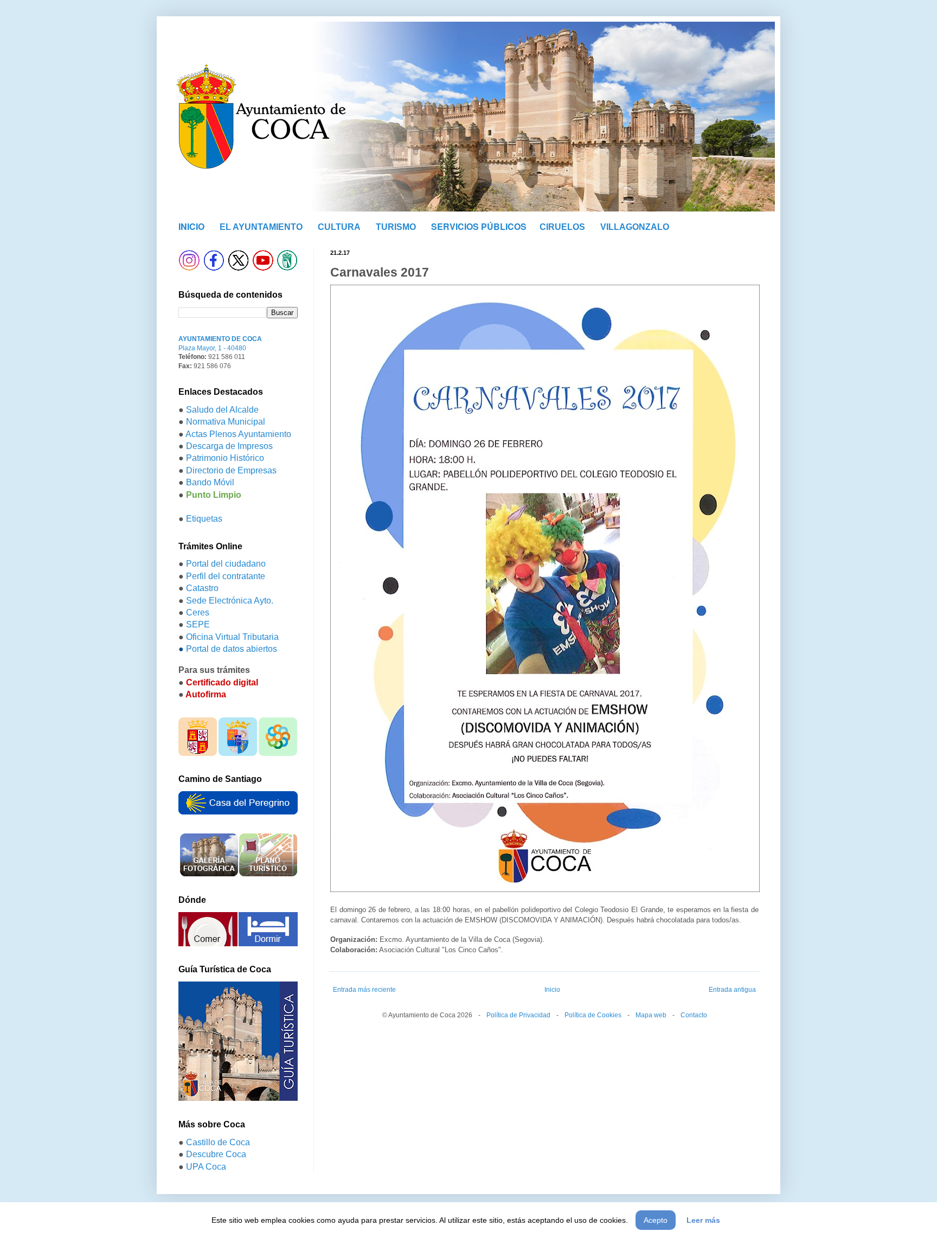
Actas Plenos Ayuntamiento (238, 434)
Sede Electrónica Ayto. (229, 600)
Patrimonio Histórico (225, 458)
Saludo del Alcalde (222, 409)
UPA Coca (206, 1166)
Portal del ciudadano (226, 563)
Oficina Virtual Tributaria (232, 637)
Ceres (197, 612)
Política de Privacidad (518, 1015)
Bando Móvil (210, 482)
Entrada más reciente (364, 989)
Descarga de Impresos (229, 446)
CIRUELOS (562, 227)
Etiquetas (204, 518)
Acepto (656, 1220)
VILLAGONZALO (634, 227)
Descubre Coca (216, 1154)
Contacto (694, 1015)
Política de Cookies (592, 1015)
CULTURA (339, 227)
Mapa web (651, 1015)
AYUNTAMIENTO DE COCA (220, 339)
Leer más (703, 1220)
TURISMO (396, 227)
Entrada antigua (732, 989)
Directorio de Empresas (231, 470)
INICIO (191, 226)
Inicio (552, 989)
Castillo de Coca (218, 1142)
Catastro (202, 588)
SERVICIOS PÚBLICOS (479, 226)
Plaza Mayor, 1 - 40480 (212, 348)
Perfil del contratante (225, 576)
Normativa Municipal (225, 421)
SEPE (198, 624)
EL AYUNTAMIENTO (261, 227)
